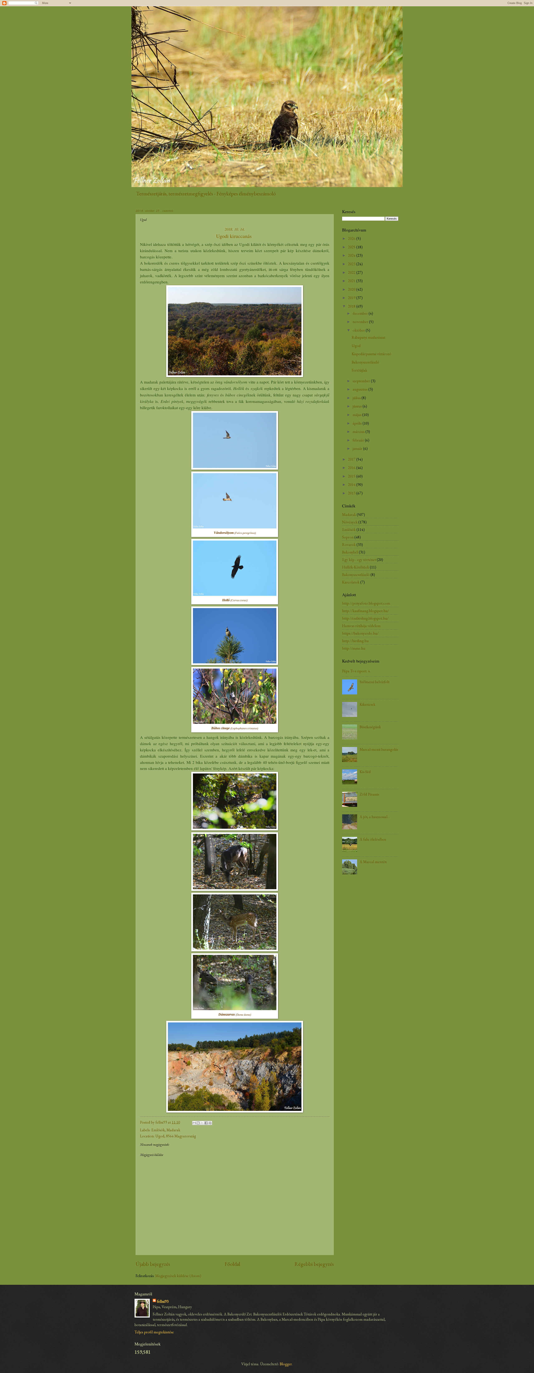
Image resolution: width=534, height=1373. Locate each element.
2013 (352, 492)
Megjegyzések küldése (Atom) (178, 1275)
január (358, 448)
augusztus (360, 389)
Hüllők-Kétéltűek (355, 567)
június (358, 406)
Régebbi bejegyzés (314, 1263)
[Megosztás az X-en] (202, 1123)
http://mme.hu (353, 648)
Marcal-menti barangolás (379, 749)
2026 (352, 238)
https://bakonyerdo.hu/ (360, 633)
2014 (352, 484)
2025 (352, 246)
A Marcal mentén (373, 861)
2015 (352, 476)
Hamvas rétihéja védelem (361, 625)
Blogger (286, 1363)
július (357, 397)
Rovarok (349, 544)
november (361, 321)
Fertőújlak (359, 370)
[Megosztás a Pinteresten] (210, 1123)
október (359, 330)
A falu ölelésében (373, 839)
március (359, 431)
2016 (352, 467)
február (359, 440)
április (358, 423)
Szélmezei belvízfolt (374, 681)
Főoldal (232, 1263)
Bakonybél (350, 551)
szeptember (362, 380)
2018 (352, 306)
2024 (352, 255)
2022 (352, 272)
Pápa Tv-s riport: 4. (356, 670)
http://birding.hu (355, 640)
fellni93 (163, 1301)
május (357, 414)
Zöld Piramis (369, 794)
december (361, 313)
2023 (352, 263)
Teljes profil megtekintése (154, 1331)
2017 (352, 459)
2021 (352, 280)
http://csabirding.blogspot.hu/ (365, 618)
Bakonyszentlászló (365, 362)
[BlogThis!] (198, 1123)
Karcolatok (350, 582)
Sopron (348, 536)
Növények (350, 521)
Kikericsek (367, 704)
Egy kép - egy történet (359, 559)
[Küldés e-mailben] (194, 1123)
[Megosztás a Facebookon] (206, 1123)
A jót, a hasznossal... (375, 816)
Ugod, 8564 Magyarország (175, 1135)
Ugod (356, 345)
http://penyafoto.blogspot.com (366, 603)
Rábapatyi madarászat (368, 337)
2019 (352, 297)
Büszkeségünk (370, 726)
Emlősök (158, 1129)
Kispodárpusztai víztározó (371, 353)
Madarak (173, 1129)
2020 (352, 289)
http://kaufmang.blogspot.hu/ (365, 610)
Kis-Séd (365, 771)
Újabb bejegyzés (153, 1263)
